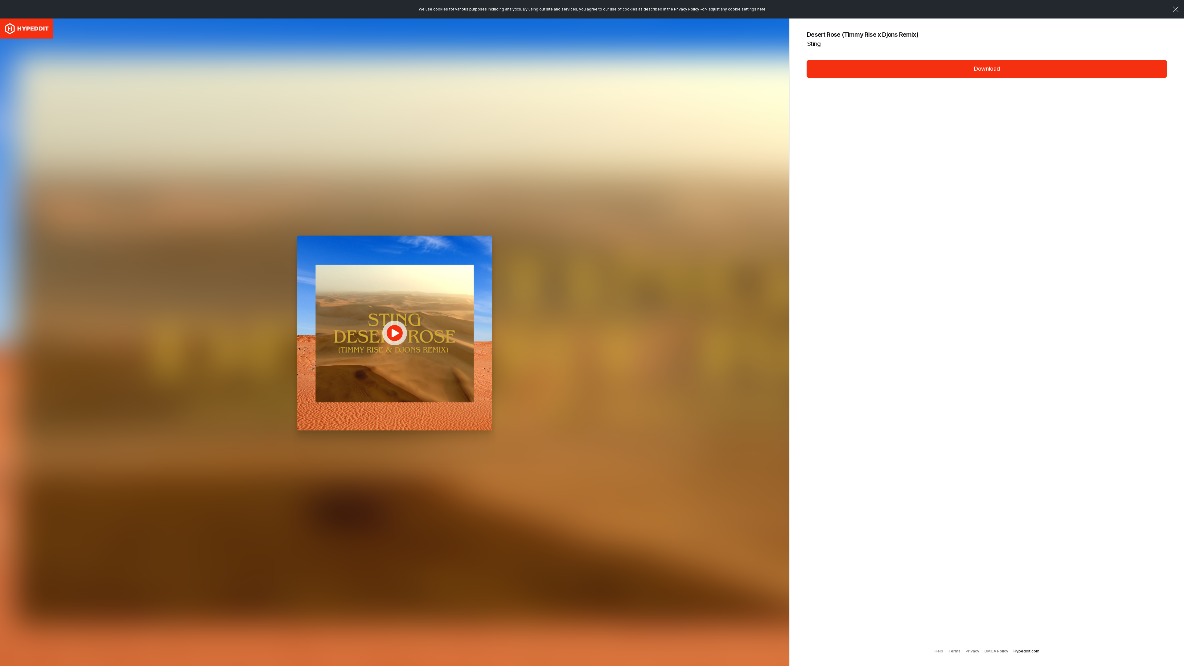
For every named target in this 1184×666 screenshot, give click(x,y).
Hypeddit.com (1026, 651)
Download (987, 68)
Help (939, 651)
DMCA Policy (996, 651)
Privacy (972, 651)
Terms (954, 651)
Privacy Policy (686, 9)
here (761, 9)
